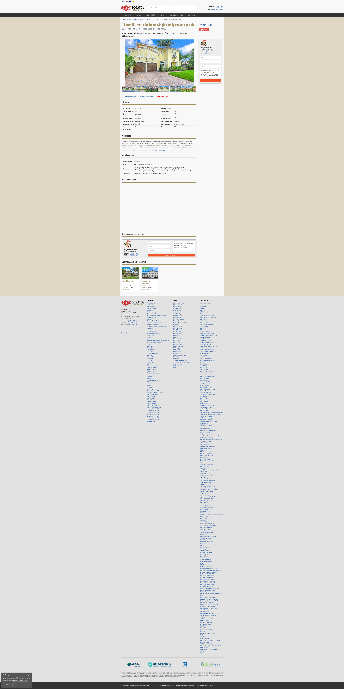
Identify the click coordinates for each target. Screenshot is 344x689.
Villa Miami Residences (206, 638)
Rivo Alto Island (177, 353)
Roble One (202, 520)
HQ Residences (204, 423)
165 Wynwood (204, 312)
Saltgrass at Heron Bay (179, 355)
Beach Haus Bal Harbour (206, 357)
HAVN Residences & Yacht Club (208, 421)
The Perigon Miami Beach (207, 584)
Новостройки (204, 300)
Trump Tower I (151, 400)
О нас (122, 333)
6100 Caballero (204, 326)
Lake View (176, 337)
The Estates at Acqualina (207, 575)
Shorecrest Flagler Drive (206, 541)
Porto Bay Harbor (204, 509)
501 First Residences (205, 314)
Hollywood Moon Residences (208, 430)
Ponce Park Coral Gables (206, 507)
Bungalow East (204, 367)
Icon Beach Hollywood (206, 434)
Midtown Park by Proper (206, 455)
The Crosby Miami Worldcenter (208, 572)
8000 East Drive (204, 330)
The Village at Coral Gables (207, 606)
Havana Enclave (204, 427)
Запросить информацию (146, 96)
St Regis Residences (205, 559)
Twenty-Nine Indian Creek (207, 613)
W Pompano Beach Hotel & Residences (210, 645)
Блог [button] (162, 15)
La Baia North (203, 443)
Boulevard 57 (203, 362)
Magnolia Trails (177, 344)
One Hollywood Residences (207, 486)
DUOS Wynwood (204, 385)
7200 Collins (203, 328)
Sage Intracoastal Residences (208, 525)
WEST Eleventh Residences (207, 644)
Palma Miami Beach (205, 502)
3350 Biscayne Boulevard (207, 324)
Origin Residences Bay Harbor (208, 497)
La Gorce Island (177, 333)
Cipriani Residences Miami (207, 376)
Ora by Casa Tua (204, 495)
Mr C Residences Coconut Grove (156, 342)
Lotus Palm (176, 342)
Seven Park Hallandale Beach (208, 536)
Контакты (129, 333)
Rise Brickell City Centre (153, 380)
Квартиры (150, 300)
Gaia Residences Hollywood (207, 418)
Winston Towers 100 (153, 409)
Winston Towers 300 (153, 412)
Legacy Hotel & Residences (207, 446)
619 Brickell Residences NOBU (208, 315)
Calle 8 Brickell (204, 369)
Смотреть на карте (130, 96)
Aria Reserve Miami (205, 344)
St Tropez (150, 387)
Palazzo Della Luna (152, 371)
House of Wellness (205, 432)
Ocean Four (150, 351)
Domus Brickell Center (206, 392)
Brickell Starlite (204, 366)
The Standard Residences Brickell (209, 604)
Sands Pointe (151, 384)
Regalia (149, 378)
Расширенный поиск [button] (176, 15)
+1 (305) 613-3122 (218, 6)
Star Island (176, 358)
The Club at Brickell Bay (153, 391)
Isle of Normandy (178, 331)
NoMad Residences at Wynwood (209, 470)
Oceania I (149, 355)
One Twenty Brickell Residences (209, 489)
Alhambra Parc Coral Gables (207, 339)
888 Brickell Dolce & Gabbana (208, 317)
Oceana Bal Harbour (152, 353)
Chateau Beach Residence (154, 321)
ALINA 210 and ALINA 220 (207, 333)
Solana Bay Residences (206, 549)
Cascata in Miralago (178, 319)
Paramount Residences (153, 373)
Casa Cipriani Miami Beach (207, 371)
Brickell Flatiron (151, 317)
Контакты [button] (191, 15)
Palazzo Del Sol (151, 369)
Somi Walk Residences (206, 552)
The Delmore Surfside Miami (208, 574)
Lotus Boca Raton (178, 339)
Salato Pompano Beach (206, 527)
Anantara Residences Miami (208, 342)
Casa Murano (203, 373)
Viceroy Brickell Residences (207, 633)
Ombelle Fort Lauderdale (206, 484)
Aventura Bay (177, 314)
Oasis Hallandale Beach (206, 475)
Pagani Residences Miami (207, 498)
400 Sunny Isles (151, 308)
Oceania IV (150, 360)
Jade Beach (150, 328)
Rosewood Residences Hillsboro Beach (210, 522)
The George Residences (180, 360)
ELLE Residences (204, 396)
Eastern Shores (177, 321)
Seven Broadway (204, 534)
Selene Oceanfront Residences (208, 531)
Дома (175, 300)
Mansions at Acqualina (153, 333)
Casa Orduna (177, 317)
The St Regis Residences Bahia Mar (210, 601)
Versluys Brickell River (206, 629)
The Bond (150, 389)
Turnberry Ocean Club (153, 405)
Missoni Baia (150, 339)
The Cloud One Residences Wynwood (210, 570)
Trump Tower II (151, 401)
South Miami (150, 306)
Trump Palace (151, 396)
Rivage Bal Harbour (205, 516)
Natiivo (201, 462)
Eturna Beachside (205, 403)
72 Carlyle (202, 310)
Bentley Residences (205, 358)
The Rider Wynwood (205, 592)
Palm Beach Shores (152, 303)
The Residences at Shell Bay (208, 590)
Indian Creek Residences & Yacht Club (210, 436)
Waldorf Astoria (204, 647)
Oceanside (150, 364)
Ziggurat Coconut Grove (206, 653)
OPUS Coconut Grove (206, 473)
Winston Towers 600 (153, 418)
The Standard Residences (207, 602)
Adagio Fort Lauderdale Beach (208, 335)
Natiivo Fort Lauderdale (206, 464)
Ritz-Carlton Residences (206, 513)
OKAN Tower (203, 471)
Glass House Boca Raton (206, 419)
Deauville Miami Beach (206, 387)
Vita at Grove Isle (204, 642)
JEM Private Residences (206, 437)
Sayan (149, 385)
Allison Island (177, 308)
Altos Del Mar (177, 310)
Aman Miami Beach (205, 340)
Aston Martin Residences (154, 314)
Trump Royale (151, 398)
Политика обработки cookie (205, 685)
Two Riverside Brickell (206, 619)
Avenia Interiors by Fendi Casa (208, 351)
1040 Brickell (203, 319)
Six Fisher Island (204, 543)
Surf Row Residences (206, 561)
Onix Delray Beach (205, 493)
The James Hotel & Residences (208, 579)
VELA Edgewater (204, 626)
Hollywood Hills (177, 328)
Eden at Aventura (204, 398)
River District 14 (204, 518)
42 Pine (202, 308)
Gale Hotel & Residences (154, 323)
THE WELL (202, 563)
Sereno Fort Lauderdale (206, 532)
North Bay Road (177, 348)
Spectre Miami (204, 556)
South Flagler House (205, 554)
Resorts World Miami (205, 511)
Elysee (201, 400)
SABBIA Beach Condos (153, 382)
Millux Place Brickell (205, 459)
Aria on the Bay (151, 312)
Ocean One (150, 346)
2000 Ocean (150, 310)
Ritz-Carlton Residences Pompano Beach (211, 514)
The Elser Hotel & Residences (155, 392)
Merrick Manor (151, 335)
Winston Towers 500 (153, 416)
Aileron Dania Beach (205, 337)
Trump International (152, 394)
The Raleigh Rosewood (206, 586)
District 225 (203, 391)
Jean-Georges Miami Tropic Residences (211, 439)
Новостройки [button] (151, 15)
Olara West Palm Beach (206, 482)
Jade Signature (151, 331)
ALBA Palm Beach (205, 331)
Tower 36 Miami (204, 610)
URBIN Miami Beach (205, 624)
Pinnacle (149, 376)
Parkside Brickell (204, 504)
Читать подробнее (159, 150)
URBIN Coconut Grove (206, 622)
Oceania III (150, 358)
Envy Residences (204, 401)
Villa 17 (175, 367)
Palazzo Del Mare (152, 367)
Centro (149, 319)
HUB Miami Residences (206, 425)
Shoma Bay (203, 540)
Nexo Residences (204, 466)
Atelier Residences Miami (207, 349)
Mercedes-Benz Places (206, 453)
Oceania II (150, 357)
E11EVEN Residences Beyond (208, 394)
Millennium (150, 337)
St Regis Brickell (204, 558)
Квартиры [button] (127, 15)
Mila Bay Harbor (204, 457)
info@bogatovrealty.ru (217, 9)
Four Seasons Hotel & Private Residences (211, 412)
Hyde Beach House (152, 324)
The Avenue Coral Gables (207, 567)
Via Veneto (176, 366)
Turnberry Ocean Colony (154, 407)
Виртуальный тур (162, 96)
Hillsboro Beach (151, 305)
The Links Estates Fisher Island (182, 362)
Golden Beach (177, 306)
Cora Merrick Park (205, 384)
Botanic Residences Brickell (207, 360)
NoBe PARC (203, 468)
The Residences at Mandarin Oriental (210, 588)
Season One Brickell (205, 529)
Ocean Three (151, 349)
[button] (194, 41)
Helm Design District (205, 428)
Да (136, 111)
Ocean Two (150, 348)
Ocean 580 (203, 477)
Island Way (176, 330)
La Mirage (176, 335)
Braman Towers (204, 364)
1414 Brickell (203, 321)
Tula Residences (204, 611)
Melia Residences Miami (206, 452)
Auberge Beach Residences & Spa (156, 315)
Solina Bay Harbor (205, 550)
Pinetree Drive (177, 351)
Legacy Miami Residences (207, 448)
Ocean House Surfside (206, 479)
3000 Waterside (204, 323)
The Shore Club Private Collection (209, 599)
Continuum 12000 (205, 382)
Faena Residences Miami (207, 405)
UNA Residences (204, 620)
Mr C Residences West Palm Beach (209, 461)
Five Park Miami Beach (206, 407)
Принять (7, 684)
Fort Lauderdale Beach (179, 323)
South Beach (177, 357)
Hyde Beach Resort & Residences (156, 326)
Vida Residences (204, 635)
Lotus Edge (176, 340)
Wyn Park (202, 651)
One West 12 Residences (207, 491)
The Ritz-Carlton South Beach (208, 597)
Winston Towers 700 (153, 419)
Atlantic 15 (176, 312)
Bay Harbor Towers (205, 355)
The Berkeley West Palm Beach (208, 568)
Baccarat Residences (206, 353)
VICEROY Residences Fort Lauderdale (210, 628)
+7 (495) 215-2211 (218, 8)
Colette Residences (205, 380)
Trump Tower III (151, 403)
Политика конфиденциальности (185, 685)
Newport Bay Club (178, 346)
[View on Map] (167, 29)
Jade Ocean (150, 330)
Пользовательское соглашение (165, 685)
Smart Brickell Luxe (205, 547)
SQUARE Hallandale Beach (207, 523)
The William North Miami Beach (208, 608)
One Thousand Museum (154, 366)
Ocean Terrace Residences (207, 480)
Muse (148, 344)
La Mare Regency (204, 445)
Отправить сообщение (210, 81)
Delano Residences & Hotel (207, 389)
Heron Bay (176, 324)
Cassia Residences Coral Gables (209, 375)
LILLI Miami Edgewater (206, 441)
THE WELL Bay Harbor (206, 565)
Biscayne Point (177, 315)
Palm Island (176, 349)
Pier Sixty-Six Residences (207, 506)
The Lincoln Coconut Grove (207, 581)
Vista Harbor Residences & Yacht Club (210, 640)
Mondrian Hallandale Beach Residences (158, 340)
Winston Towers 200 (153, 410)
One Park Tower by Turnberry (208, 488)
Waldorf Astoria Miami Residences (209, 649)
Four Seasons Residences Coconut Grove (211, 414)
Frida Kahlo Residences (206, 416)
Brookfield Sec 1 (128, 281)
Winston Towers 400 (153, 414)
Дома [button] (138, 15)
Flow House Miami (205, 409)
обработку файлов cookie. (20, 680)
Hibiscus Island (177, 326)
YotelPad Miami (151, 421)
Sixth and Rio (203, 545)
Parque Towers (151, 375)
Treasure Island (177, 364)
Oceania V (150, 362)
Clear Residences (204, 378)
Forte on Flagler (204, 410)
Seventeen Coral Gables (206, 538)
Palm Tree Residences (206, 500)
